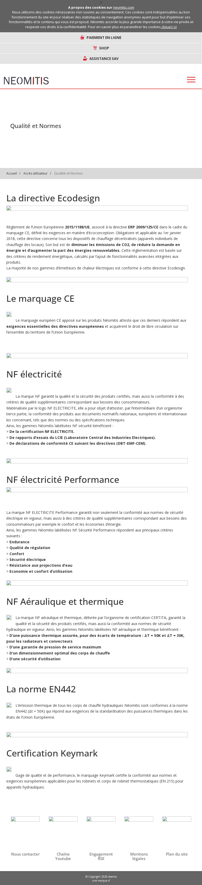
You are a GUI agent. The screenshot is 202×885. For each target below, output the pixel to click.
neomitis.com (123, 7)
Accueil (11, 173)
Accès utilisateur (35, 173)
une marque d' (101, 880)
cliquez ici (169, 26)
